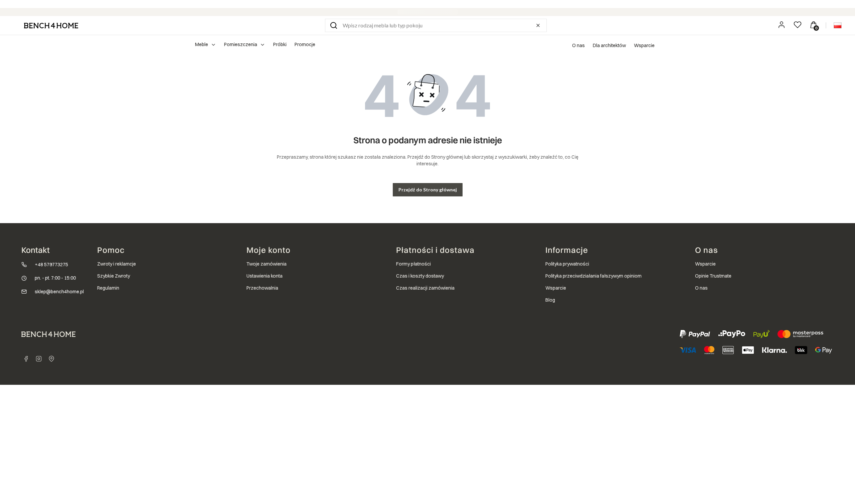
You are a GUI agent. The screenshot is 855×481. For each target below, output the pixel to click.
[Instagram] (38, 358)
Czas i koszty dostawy (420, 276)
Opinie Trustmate (713, 276)
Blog (550, 300)
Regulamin (108, 288)
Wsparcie (644, 45)
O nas (578, 45)
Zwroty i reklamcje (116, 264)
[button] (334, 25)
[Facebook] (26, 358)
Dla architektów (609, 45)
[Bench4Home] (51, 358)
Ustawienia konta (264, 276)
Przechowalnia (262, 288)
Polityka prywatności (567, 264)
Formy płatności (413, 264)
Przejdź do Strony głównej (427, 189)
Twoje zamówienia (266, 264)
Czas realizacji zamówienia (425, 288)
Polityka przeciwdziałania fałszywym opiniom (593, 276)
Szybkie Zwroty (113, 276)
